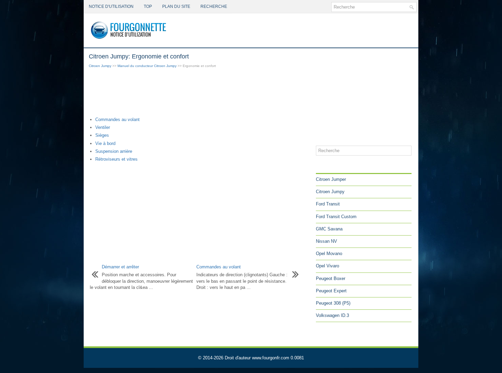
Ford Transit (328, 204)
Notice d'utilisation (111, 6)
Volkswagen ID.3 (332, 315)
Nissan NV (326, 241)
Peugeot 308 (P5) (333, 303)
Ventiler (102, 127)
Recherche (213, 6)
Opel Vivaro (327, 265)
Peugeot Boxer (330, 278)
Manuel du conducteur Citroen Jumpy (147, 66)
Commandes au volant (117, 119)
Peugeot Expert (331, 290)
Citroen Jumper (331, 179)
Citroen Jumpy (100, 66)
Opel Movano (329, 253)
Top (148, 6)
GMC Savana (329, 228)
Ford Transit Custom (336, 216)
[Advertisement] (200, 93)
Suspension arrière (113, 151)
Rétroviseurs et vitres (116, 159)
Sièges (102, 135)
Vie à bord (105, 143)
